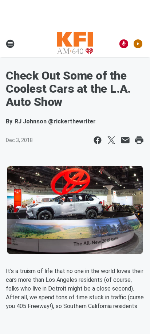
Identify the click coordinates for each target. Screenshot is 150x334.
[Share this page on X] (111, 140)
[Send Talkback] (123, 43)
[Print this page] (139, 140)
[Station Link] (75, 43)
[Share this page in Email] (125, 140)
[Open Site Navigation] (10, 43)
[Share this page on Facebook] (97, 140)
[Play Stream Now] (138, 43)
